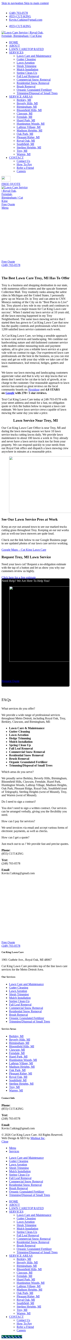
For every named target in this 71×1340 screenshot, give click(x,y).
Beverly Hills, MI (27, 103)
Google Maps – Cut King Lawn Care (24, 549)
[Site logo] (25, 35)
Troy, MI (22, 150)
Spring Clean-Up (27, 72)
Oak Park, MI (25, 133)
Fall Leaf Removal (28, 76)
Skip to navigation (13, 3)
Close (5, 1141)
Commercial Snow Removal (34, 79)
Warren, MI (23, 154)
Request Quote (11, 681)
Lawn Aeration (26, 62)
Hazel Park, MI (26, 120)
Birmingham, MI (27, 106)
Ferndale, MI (24, 117)
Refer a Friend (25, 167)
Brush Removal (26, 86)
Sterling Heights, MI (29, 147)
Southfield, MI (25, 144)
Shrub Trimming (26, 66)
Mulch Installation (27, 69)
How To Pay (24, 164)
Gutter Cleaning (26, 59)
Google (9, 393)
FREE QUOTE (11, 184)
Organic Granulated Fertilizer (34, 89)
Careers (21, 171)
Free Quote (8, 204)
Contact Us (23, 161)
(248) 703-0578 (11, 265)
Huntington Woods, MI (30, 123)
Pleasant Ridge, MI (28, 137)
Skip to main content (36, 3)
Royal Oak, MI (26, 140)
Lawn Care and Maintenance (34, 55)
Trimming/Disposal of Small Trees (37, 93)
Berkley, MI (24, 100)
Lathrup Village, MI (29, 127)
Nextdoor (34, 389)
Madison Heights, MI (29, 130)
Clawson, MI (24, 113)
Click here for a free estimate (19, 577)
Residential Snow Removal (33, 83)
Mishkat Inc (37, 1138)
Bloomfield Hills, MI (29, 110)
